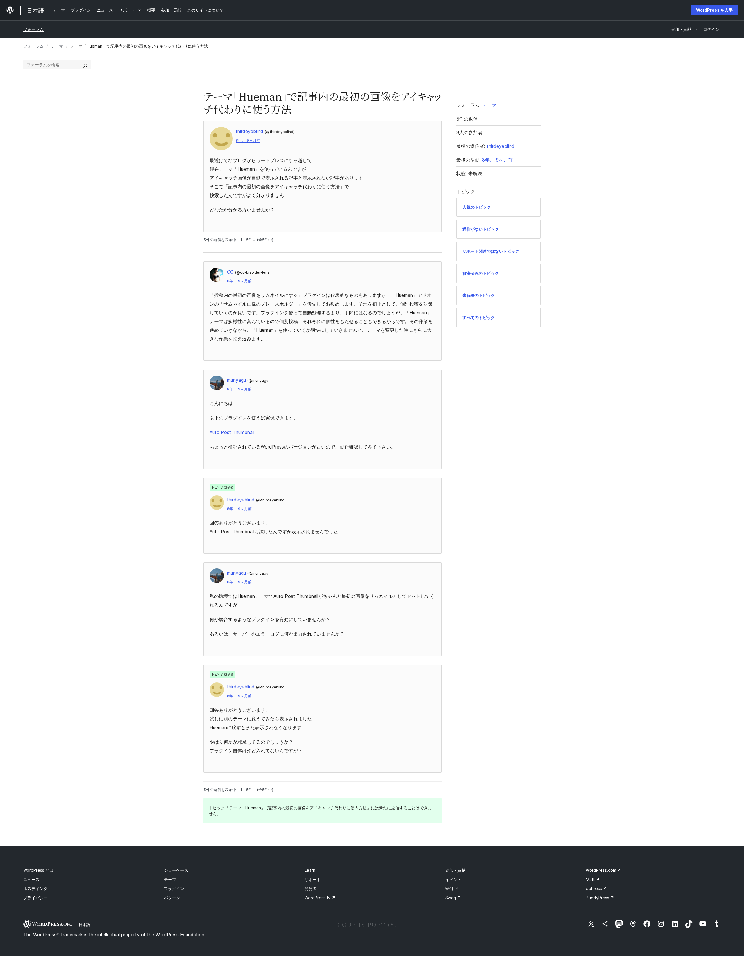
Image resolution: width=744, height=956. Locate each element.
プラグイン (174, 888)
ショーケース (176, 870)
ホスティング (35, 888)
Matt (593, 879)
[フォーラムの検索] (85, 64)
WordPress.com (603, 870)
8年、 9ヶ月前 (248, 140)
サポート (313, 879)
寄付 (451, 888)
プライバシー (35, 897)
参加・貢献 (455, 870)
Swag (453, 897)
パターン (172, 897)
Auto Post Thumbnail (232, 432)
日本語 (84, 924)
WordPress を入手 (714, 10)
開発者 (311, 888)
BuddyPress (600, 897)
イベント (453, 879)
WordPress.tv (320, 897)
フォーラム (33, 29)
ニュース (31, 879)
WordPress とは (38, 870)
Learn (310, 870)
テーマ (57, 46)
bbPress (596, 888)
